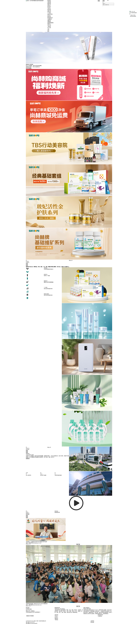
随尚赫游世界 (50, 17)
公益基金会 (49, 19)
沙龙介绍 (49, 25)
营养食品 (49, 9)
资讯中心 (49, 15)
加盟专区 (49, 20)
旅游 (48, 30)
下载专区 (49, 26)
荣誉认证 (49, 4)
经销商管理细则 (50, 22)
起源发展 (49, 3)
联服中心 (49, 24)
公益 (48, 28)
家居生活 (49, 11)
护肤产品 (49, 10)
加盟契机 (49, 21)
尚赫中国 (49, 1)
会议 (48, 31)
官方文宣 (49, 27)
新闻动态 (49, 16)
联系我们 (49, 6)
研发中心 (49, 5)
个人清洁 (49, 13)
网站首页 (49, 0)
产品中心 (49, 8)
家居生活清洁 (50, 14)
